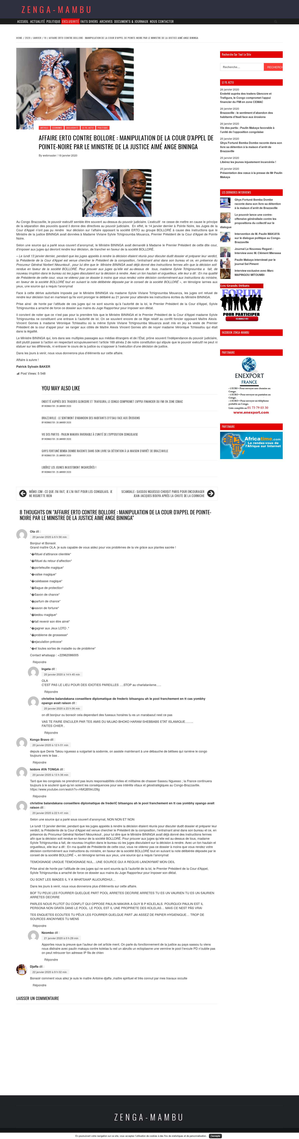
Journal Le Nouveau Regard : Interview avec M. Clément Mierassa (258, 251)
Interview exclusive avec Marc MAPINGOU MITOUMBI (254, 273)
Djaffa (34, 966)
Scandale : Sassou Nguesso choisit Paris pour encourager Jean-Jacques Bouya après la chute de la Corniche (162, 493)
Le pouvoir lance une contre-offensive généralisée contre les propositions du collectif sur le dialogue (248, 221)
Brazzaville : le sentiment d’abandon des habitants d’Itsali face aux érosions (91, 418)
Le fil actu (88, 127)
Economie (57, 127)
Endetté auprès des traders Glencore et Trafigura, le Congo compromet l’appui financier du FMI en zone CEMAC (112, 401)
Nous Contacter (162, 21)
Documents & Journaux (131, 21)
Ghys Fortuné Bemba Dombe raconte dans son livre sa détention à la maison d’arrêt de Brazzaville (105, 451)
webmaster (50, 155)
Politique (53, 21)
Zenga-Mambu (57, 9)
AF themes (187, 1133)
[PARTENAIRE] (251, 387)
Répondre (39, 662)
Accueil (23, 21)
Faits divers (89, 21)
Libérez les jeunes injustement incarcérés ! (69, 467)
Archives (106, 21)
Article (44, 127)
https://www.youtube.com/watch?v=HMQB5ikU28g (65, 789)
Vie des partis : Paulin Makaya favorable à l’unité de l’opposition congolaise (90, 434)
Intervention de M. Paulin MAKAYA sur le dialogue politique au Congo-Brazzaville (258, 238)
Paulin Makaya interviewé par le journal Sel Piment (255, 262)
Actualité (37, 21)
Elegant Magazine (165, 1133)
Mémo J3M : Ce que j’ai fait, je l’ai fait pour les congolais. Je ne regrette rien (70, 493)
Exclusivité (70, 21)
